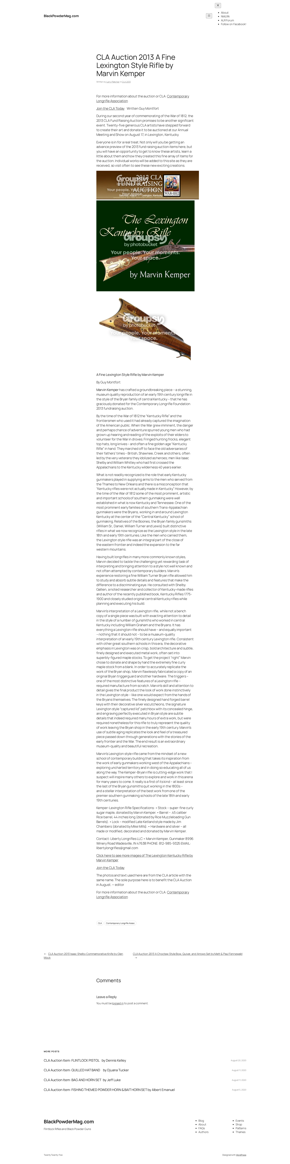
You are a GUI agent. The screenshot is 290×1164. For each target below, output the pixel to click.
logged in (118, 1003)
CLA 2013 (126, 81)
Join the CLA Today (110, 108)
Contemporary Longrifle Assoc (120, 923)
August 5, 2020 (239, 1089)
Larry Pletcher (112, 81)
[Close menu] (218, 5)
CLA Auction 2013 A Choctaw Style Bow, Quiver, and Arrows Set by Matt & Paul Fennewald (188, 954)
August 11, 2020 (239, 1070)
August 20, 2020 (238, 1060)
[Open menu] (209, 15)
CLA (100, 923)
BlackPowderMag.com (61, 16)
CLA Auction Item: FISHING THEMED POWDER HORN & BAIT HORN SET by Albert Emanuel (109, 1090)
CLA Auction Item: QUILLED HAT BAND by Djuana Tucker (86, 1070)
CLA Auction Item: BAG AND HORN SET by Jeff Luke (82, 1080)
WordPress (241, 1154)
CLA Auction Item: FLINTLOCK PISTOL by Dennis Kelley (85, 1060)
